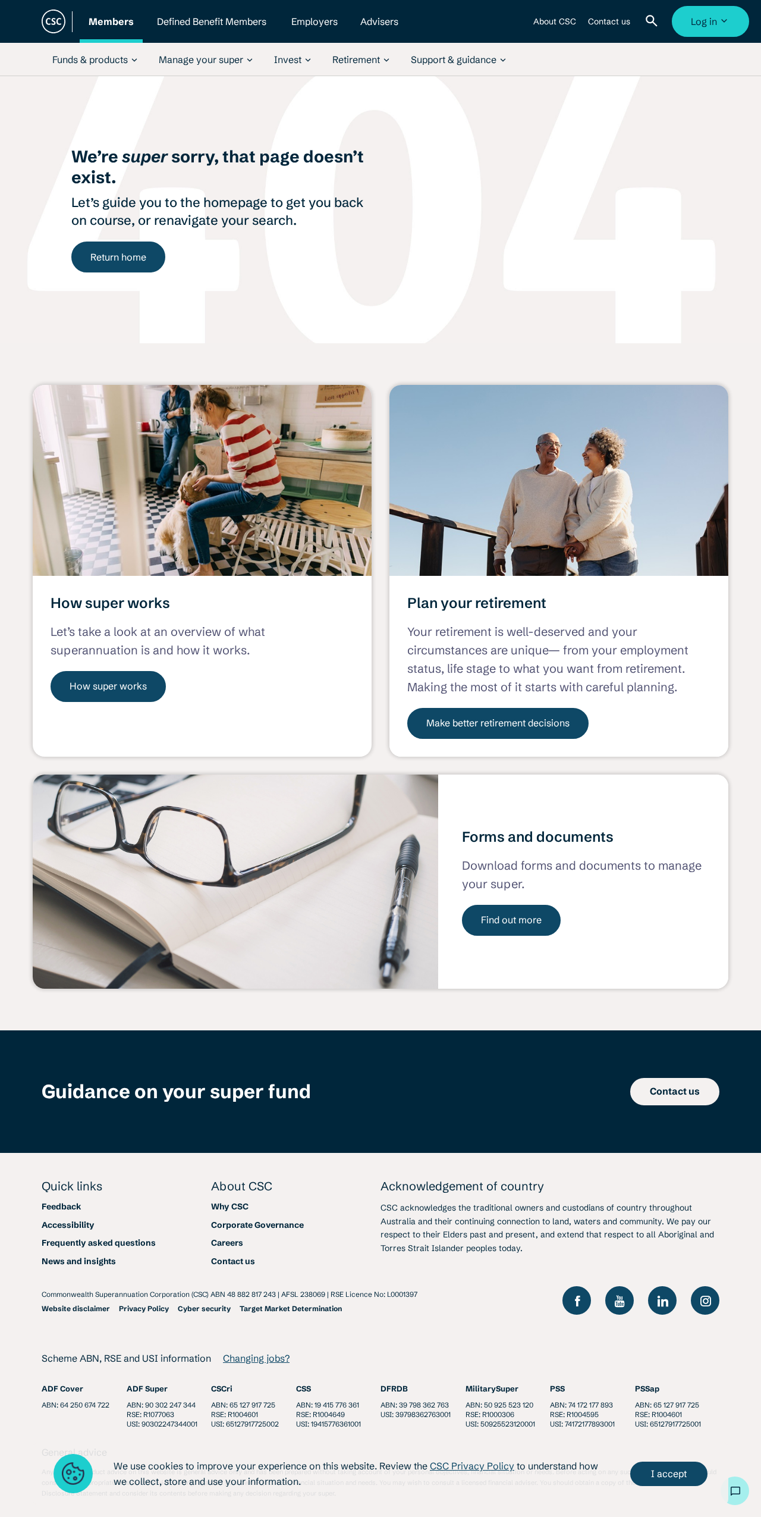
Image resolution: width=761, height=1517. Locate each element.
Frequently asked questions (99, 1242)
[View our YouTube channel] (619, 1300)
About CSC (555, 26)
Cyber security (204, 1308)
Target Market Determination (291, 1308)
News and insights (79, 1261)
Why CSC (230, 1206)
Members (111, 29)
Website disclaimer (76, 1308)
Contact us (609, 26)
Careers (227, 1242)
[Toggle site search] (654, 21)
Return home (118, 257)
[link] (95, 59)
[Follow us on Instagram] (705, 1300)
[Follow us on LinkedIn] (662, 1300)
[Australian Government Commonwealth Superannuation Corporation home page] (53, 21)
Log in (712, 26)
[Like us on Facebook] (576, 1300)
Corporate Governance (257, 1225)
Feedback (61, 1206)
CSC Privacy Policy (472, 1466)
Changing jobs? (256, 1358)
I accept (669, 1474)
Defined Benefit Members (211, 29)
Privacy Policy (144, 1308)
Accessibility (68, 1225)
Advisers (379, 29)
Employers (314, 29)
